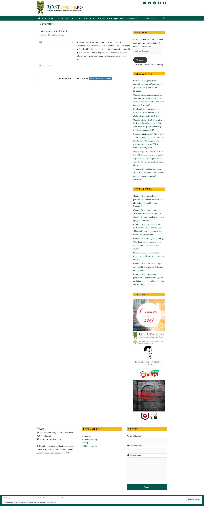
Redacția (85, 442)
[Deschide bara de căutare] (164, 18)
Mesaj (134, 455)
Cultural (47, 18)
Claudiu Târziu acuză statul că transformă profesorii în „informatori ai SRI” (148, 256)
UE (79, 18)
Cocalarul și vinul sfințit (53, 31)
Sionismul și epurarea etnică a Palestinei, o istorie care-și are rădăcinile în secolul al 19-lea (146, 112)
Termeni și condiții (90, 439)
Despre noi (86, 435)
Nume (134, 435)
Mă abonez (140, 60)
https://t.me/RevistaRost (100, 78)
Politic (60, 18)
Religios (71, 18)
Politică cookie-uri (51, 502)
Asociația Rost (115, 18)
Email (134, 445)
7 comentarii (46, 66)
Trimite (146, 487)
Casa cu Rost (151, 18)
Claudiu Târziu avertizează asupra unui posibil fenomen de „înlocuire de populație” (148, 267)
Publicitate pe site (89, 446)
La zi (85, 18)
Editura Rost (134, 18)
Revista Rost (97, 18)
